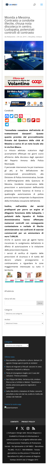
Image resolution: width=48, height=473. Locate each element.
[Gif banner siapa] (24, 105)
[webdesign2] (24, 97)
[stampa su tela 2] (24, 280)
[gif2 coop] (24, 85)
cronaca (39, 37)
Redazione (11, 37)
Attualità (31, 37)
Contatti (14, 422)
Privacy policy (28, 422)
